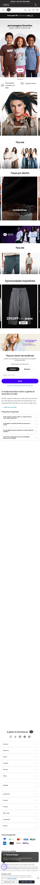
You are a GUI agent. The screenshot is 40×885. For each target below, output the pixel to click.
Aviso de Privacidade (12, 878)
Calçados (5, 763)
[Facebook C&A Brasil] (29, 737)
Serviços (5, 806)
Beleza (5, 776)
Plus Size (5, 769)
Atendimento (6, 819)
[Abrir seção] (23, 744)
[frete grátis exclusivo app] (20, 18)
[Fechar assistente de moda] (36, 854)
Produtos (5, 800)
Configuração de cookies (9, 881)
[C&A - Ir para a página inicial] (8, 10)
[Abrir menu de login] (29, 10)
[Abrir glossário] (22, 785)
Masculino (27, 369)
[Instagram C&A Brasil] (11, 737)
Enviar (20, 381)
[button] (25, 10)
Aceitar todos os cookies (26, 881)
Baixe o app (6, 813)
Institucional (6, 794)
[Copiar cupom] (35, 5)
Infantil (5, 757)
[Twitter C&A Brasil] (24, 737)
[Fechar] (38, 878)
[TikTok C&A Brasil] (15, 737)
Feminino (13, 369)
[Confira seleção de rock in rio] (20, 243)
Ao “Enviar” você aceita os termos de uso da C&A (20, 385)
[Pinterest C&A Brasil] (20, 737)
